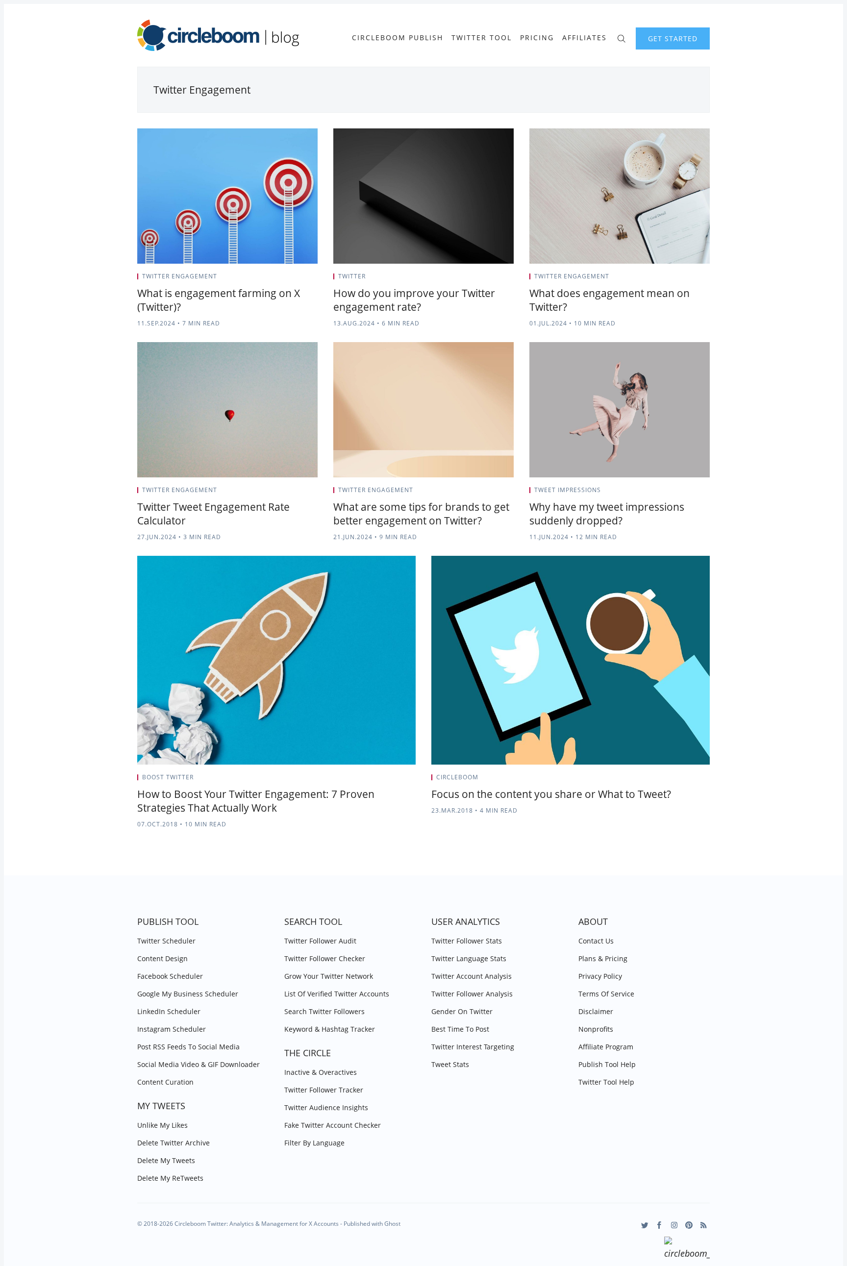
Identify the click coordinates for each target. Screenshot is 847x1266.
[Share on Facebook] (291, 279)
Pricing (537, 37)
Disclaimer (595, 1011)
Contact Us (596, 940)
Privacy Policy (600, 976)
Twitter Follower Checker (324, 958)
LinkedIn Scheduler (168, 1011)
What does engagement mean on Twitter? (609, 300)
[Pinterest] (689, 1225)
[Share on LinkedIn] (304, 279)
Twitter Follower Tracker (323, 1089)
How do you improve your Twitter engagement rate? (414, 300)
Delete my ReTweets (170, 1178)
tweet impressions (567, 490)
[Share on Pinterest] (315, 279)
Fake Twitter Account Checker (332, 1125)
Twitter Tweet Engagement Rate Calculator (213, 513)
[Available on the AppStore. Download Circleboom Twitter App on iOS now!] (687, 1249)
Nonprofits (595, 1029)
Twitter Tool (481, 37)
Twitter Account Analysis (471, 976)
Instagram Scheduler (171, 1029)
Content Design (162, 958)
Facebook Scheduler (170, 976)
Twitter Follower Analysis (472, 993)
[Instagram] (674, 1225)
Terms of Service (606, 993)
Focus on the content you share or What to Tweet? (551, 794)
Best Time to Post (460, 1029)
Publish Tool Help (607, 1064)
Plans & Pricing (602, 958)
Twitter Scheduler (166, 940)
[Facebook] (659, 1225)
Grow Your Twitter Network (328, 976)
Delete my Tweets (166, 1160)
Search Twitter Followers (324, 1011)
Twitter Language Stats (468, 958)
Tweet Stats (450, 1064)
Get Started (673, 38)
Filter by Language (314, 1142)
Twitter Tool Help (606, 1082)
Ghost (392, 1223)
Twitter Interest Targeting (472, 1046)
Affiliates (584, 37)
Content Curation (165, 1082)
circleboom (457, 777)
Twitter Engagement (179, 276)
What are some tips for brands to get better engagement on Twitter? (421, 513)
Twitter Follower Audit (320, 940)
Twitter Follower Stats (466, 940)
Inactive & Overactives (320, 1072)
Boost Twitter (168, 777)
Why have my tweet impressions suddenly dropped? (606, 513)
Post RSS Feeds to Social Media (188, 1046)
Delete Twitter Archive (173, 1142)
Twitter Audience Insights (326, 1107)
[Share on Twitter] (279, 279)
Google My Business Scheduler (187, 993)
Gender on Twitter (462, 1011)
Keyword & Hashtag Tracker (329, 1029)
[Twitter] (645, 1225)
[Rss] (704, 1225)
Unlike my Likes (162, 1125)
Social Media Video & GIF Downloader (198, 1064)
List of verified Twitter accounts (336, 993)
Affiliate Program (605, 1046)
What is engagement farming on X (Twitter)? (218, 300)
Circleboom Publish (397, 37)
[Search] (621, 37)
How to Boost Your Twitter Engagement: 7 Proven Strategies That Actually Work (255, 801)
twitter (352, 276)
